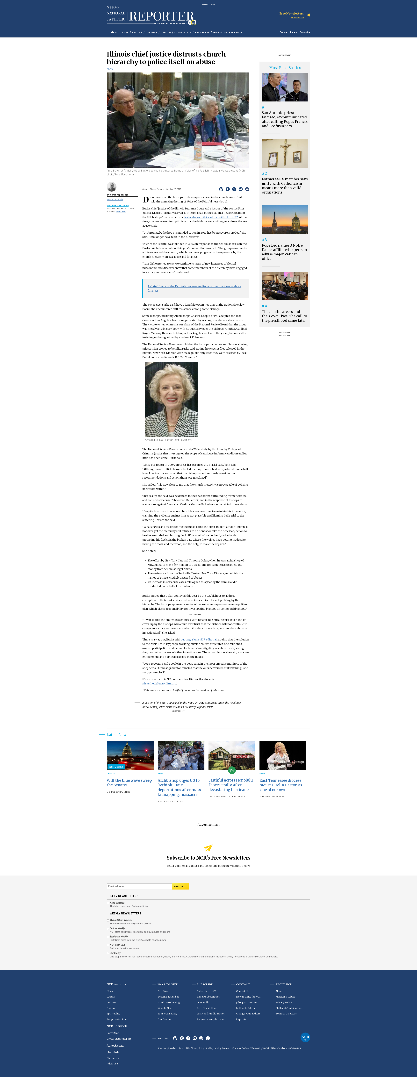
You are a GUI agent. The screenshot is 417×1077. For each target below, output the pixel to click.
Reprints (241, 1019)
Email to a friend (241, 189)
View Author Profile (115, 199)
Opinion (166, 32)
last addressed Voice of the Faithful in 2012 (211, 217)
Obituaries (113, 1058)
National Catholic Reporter (305, 1037)
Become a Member (168, 996)
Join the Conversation (118, 205)
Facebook (188, 1038)
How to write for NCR (248, 996)
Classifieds (113, 1052)
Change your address (248, 1013)
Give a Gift (203, 1002)
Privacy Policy (284, 1002)
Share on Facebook (228, 189)
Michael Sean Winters (118, 792)
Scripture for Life (117, 1019)
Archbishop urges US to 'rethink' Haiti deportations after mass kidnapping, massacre (179, 787)
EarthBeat (202, 32)
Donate (284, 32)
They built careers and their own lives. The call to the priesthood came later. (284, 316)
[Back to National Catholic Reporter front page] (151, 18)
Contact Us (242, 991)
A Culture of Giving (169, 1002)
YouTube (195, 1038)
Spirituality (182, 32)
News (125, 32)
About (279, 991)
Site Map (209, 1048)
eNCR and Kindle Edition (211, 1013)
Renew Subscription (208, 996)
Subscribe (305, 32)
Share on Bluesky (221, 189)
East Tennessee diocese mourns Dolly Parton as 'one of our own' (280, 785)
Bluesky (175, 1038)
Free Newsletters (206, 1008)
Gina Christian (165, 801)
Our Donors (164, 1019)
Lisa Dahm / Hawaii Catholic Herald (226, 797)
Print (247, 189)
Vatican (137, 32)
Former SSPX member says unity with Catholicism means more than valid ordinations (285, 185)
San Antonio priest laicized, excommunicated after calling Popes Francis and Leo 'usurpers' (285, 119)
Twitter (182, 1038)
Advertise (112, 1063)
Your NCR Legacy (167, 1013)
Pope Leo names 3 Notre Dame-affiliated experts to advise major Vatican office (284, 252)
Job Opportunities (246, 1002)
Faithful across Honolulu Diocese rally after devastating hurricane (230, 785)
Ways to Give (165, 1008)
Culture (151, 32)
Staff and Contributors (289, 1008)
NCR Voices (116, 767)
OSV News (178, 801)
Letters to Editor (245, 1008)
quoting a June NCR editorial (199, 639)
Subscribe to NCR (206, 991)
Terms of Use (184, 1048)
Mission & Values (285, 996)
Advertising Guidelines (167, 1048)
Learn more (121, 211)
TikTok (208, 1038)
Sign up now (297, 17)
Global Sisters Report (228, 32)
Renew (293, 32)
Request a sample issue (210, 1019)
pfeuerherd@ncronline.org (159, 683)
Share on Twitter (234, 189)
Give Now (163, 991)
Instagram (201, 1038)
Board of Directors (286, 1013)
